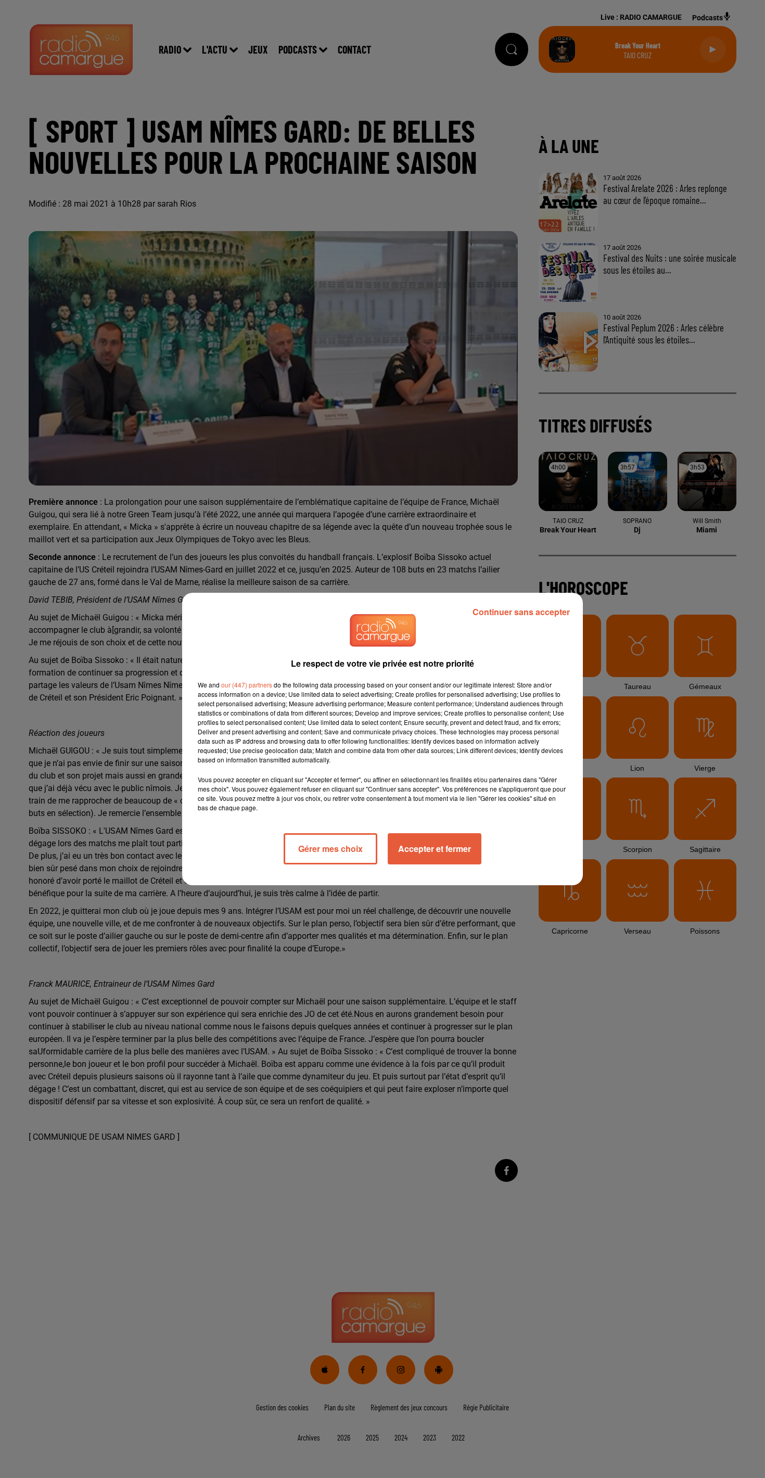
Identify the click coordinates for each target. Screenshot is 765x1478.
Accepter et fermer (434, 849)
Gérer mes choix (330, 849)
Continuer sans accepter (521, 612)
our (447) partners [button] (246, 684)
